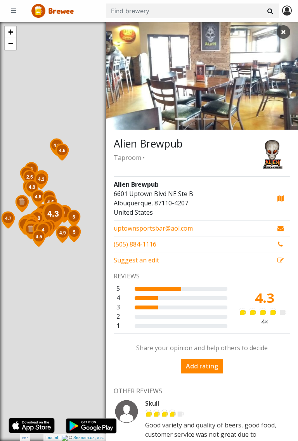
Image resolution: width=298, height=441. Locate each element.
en (24, 438)
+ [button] (10, 32)
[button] (120, 76)
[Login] (287, 11)
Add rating (202, 366)
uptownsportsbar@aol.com (153, 228)
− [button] (10, 44)
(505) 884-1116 (135, 244)
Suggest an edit (136, 260)
